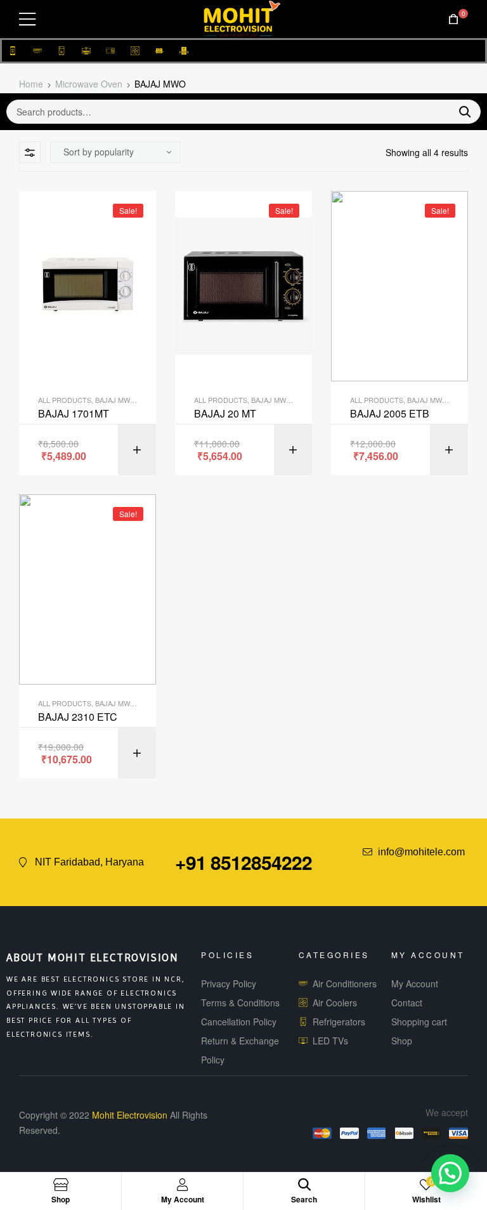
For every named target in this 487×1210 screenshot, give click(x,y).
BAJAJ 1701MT (73, 414)
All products (64, 400)
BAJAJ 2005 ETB (389, 414)
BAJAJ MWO (115, 400)
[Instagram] (458, 870)
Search (460, 112)
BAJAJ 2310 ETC (77, 717)
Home (31, 83)
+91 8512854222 (243, 862)
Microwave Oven (88, 83)
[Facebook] (411, 870)
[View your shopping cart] (453, 19)
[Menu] (27, 19)
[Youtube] (434, 870)
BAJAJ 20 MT (225, 414)
